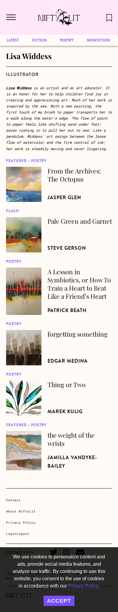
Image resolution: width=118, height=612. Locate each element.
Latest (13, 40)
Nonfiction (98, 40)
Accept (59, 601)
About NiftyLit (21, 511)
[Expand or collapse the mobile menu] (10, 17)
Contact (13, 500)
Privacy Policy (83, 585)
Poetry (67, 40)
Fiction (39, 40)
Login (11, 534)
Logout (23, 534)
